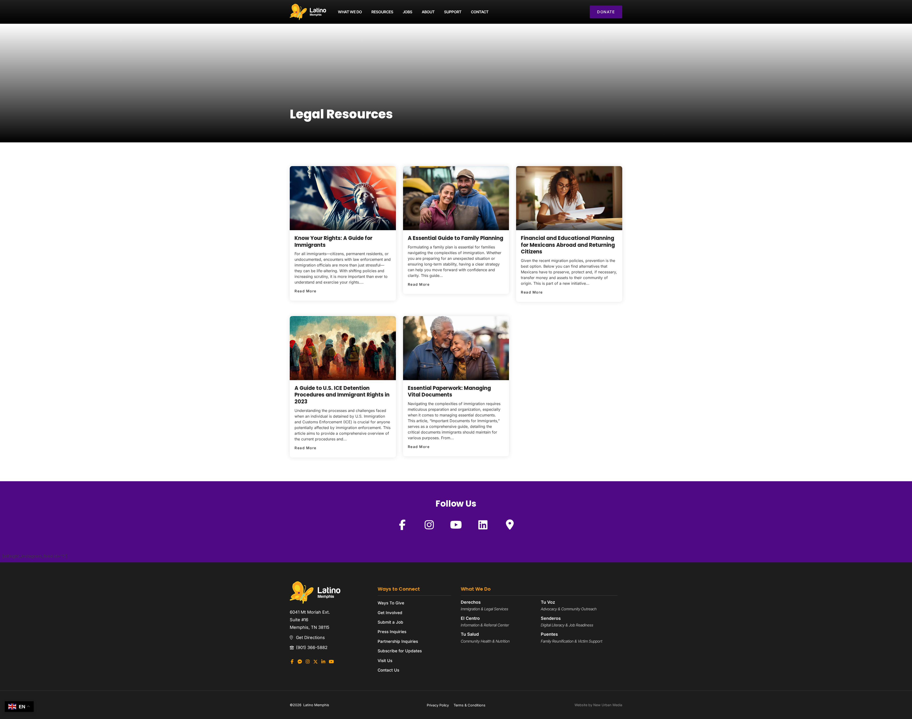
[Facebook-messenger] (300, 661)
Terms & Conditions (469, 705)
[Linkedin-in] (323, 661)
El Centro (470, 618)
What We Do (350, 11)
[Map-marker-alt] (509, 524)
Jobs (407, 11)
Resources (382, 11)
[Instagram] (429, 524)
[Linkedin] (483, 524)
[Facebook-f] (402, 524)
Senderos (551, 618)
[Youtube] (456, 524)
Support (452, 11)
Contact (480, 11)
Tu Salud (470, 634)
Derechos (471, 602)
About (428, 11)
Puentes (549, 634)
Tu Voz (548, 602)
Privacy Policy (438, 705)
